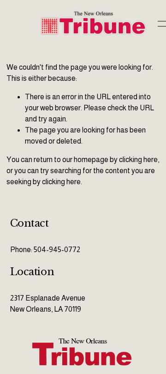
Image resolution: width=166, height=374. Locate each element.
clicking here (138, 159)
